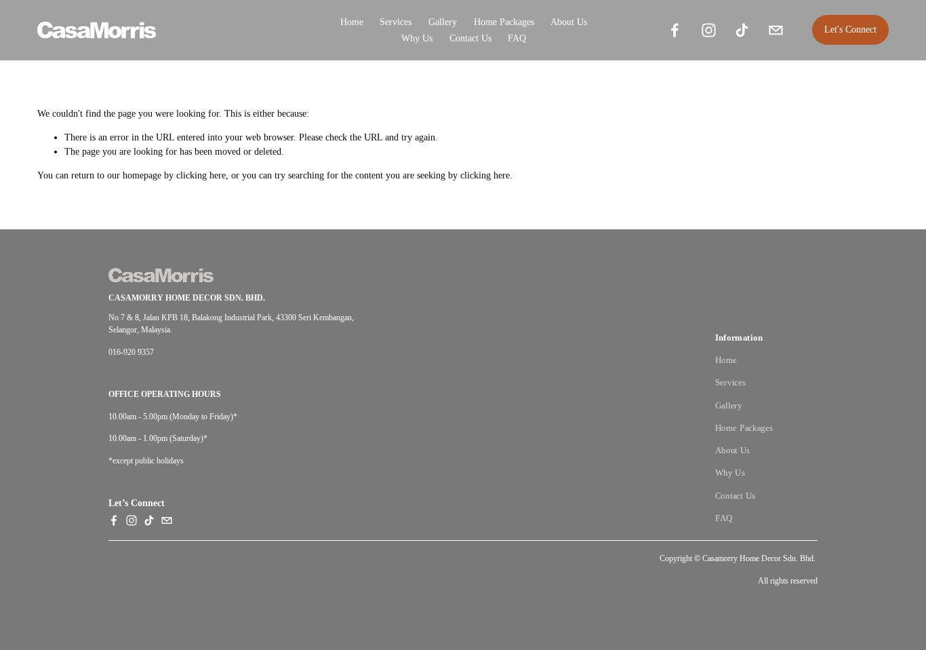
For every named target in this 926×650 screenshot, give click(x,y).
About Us (568, 22)
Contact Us (470, 38)
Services (395, 22)
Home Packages (504, 22)
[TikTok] (741, 30)
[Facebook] (674, 30)
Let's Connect (850, 29)
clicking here (201, 175)
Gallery (728, 405)
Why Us (416, 38)
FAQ (517, 38)
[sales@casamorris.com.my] (775, 30)
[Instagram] (708, 30)
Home (351, 22)
